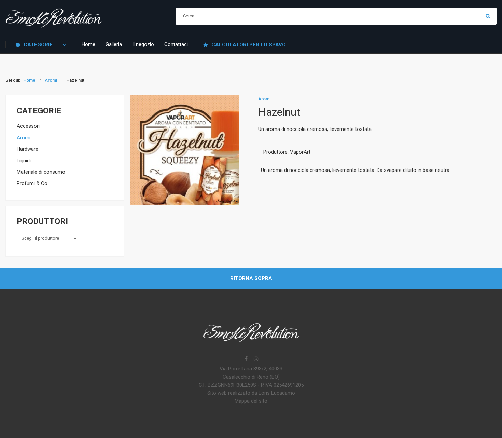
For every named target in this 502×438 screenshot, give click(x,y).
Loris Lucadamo (277, 393)
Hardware (27, 149)
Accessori (28, 126)
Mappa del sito (251, 401)
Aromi (23, 138)
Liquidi (24, 161)
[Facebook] (246, 359)
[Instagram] (256, 359)
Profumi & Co (32, 183)
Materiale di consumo (41, 172)
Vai (488, 16)
